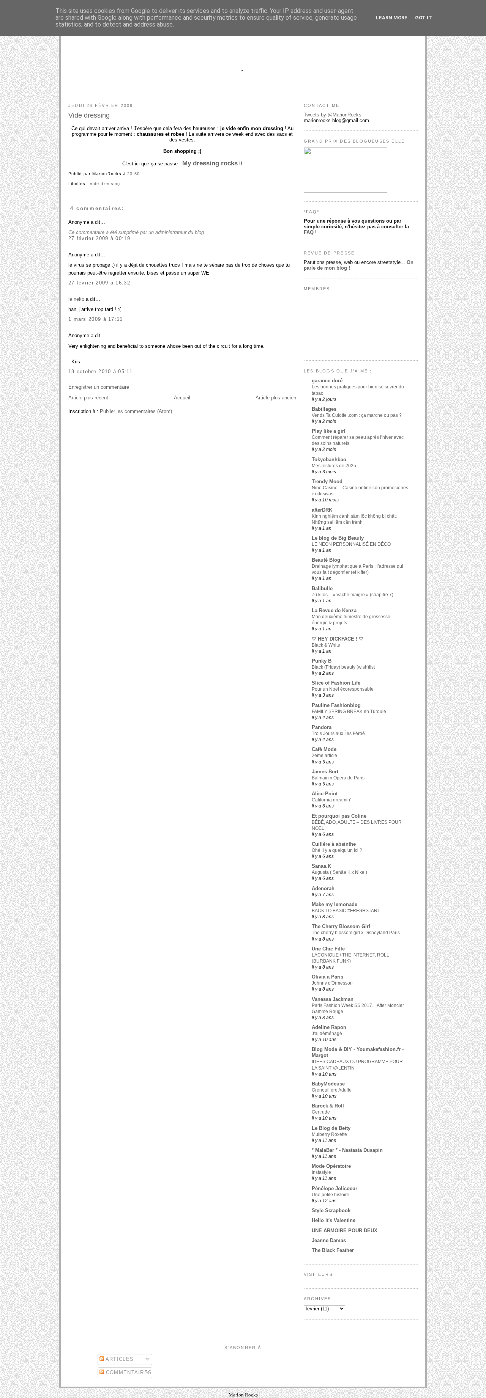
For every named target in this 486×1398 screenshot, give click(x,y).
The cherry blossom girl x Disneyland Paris (356, 932)
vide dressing (105, 183)
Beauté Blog (326, 560)
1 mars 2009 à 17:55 (95, 319)
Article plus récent (88, 398)
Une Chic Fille (328, 949)
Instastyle (321, 1172)
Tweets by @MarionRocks (332, 115)
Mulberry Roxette (329, 1134)
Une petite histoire (330, 1194)
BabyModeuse (328, 1084)
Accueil (182, 398)
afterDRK (322, 510)
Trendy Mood (327, 481)
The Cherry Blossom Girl (341, 926)
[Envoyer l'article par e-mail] (142, 173)
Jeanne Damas (329, 1240)
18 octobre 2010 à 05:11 (100, 371)
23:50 (133, 173)
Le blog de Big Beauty (338, 538)
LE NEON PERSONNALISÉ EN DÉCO (351, 544)
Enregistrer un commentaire (98, 387)
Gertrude (321, 1112)
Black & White (326, 645)
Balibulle (322, 588)
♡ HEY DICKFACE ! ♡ (337, 639)
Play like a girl (329, 431)
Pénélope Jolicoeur (334, 1188)
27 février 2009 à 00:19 (99, 238)
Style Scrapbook (331, 1210)
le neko (76, 299)
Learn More (391, 17)
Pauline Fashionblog (336, 705)
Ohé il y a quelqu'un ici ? (337, 850)
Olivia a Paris (327, 977)
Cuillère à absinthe (334, 844)
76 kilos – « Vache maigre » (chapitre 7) (352, 594)
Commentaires (128, 1372)
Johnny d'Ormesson (332, 983)
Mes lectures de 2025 (334, 465)
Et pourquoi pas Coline (339, 816)
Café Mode (324, 749)
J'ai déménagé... (329, 1033)
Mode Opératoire (331, 1166)
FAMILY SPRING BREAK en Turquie (349, 711)
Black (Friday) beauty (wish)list (343, 667)
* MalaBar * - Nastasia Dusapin (347, 1150)
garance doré (327, 380)
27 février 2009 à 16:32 (99, 283)
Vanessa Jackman (332, 999)
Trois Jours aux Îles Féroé (338, 733)
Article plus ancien (276, 398)
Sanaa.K (321, 866)
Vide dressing (89, 115)
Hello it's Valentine (333, 1220)
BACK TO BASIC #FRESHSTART (346, 910)
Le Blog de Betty (331, 1128)
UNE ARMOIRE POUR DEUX (344, 1230)
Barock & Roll (328, 1106)
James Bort (325, 771)
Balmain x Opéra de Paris (338, 778)
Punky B (321, 661)
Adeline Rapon (329, 1027)
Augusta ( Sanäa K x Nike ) (339, 872)
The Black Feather (333, 1250)
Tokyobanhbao (329, 459)
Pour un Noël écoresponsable (343, 689)
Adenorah (323, 888)
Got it (423, 17)
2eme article (324, 755)
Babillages (324, 409)
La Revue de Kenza (334, 610)
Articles (119, 1359)
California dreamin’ (331, 800)
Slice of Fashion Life (336, 683)
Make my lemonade (334, 904)
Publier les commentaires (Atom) (136, 411)
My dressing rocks (210, 163)
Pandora (321, 727)
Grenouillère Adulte (332, 1090)
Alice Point (325, 793)
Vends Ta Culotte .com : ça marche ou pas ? (357, 415)
